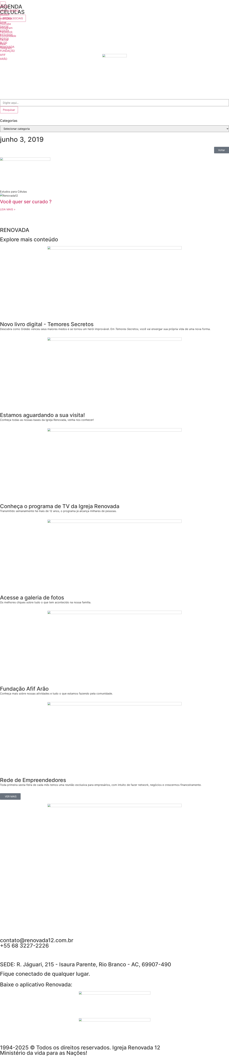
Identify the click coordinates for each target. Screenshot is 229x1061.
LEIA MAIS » (7, 209)
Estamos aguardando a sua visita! (42, 415)
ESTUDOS (6, 34)
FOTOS (4, 38)
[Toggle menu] (3, 3)
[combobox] (114, 102)
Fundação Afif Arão (24, 688)
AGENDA (11, 6)
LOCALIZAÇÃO (9, 10)
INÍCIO (4, 6)
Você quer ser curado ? (26, 201)
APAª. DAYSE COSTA (4, 26)
